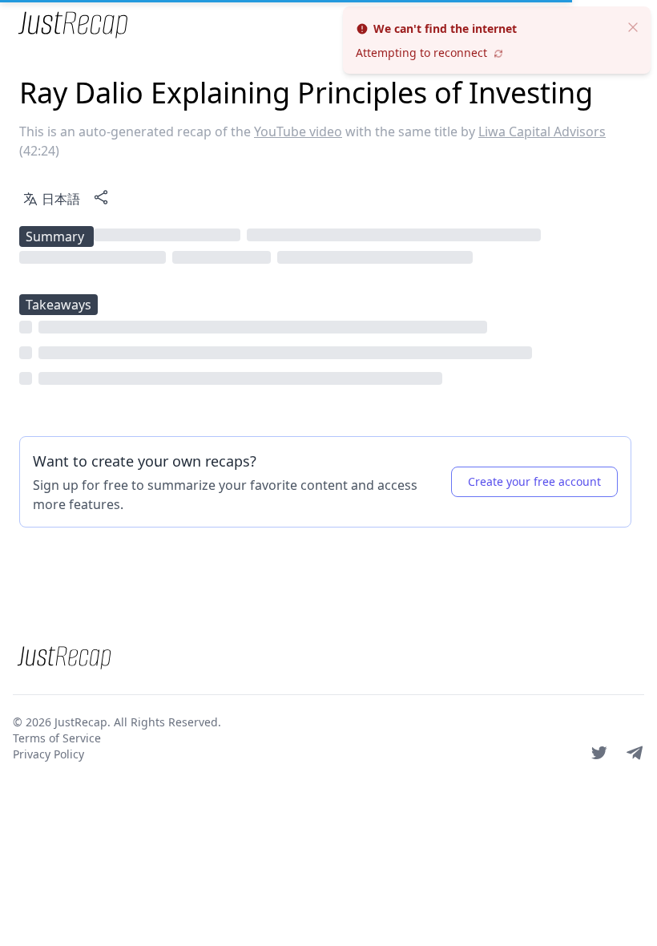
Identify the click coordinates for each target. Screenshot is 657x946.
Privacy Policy (48, 754)
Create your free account (534, 481)
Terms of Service (57, 738)
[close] (633, 26)
